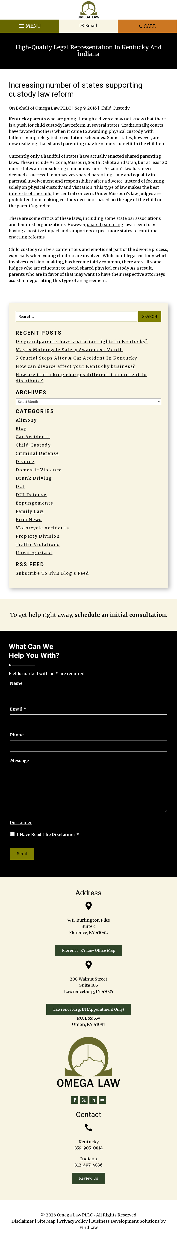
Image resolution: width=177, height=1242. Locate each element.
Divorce (25, 461)
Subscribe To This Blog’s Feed (52, 573)
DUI (20, 486)
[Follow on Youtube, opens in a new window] (102, 1100)
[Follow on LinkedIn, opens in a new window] (93, 1100)
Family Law (30, 511)
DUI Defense (31, 494)
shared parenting (105, 224)
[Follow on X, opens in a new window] (84, 1100)
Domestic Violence (39, 470)
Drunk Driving (34, 478)
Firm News (29, 519)
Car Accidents (33, 436)
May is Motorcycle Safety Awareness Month (69, 349)
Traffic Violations (38, 544)
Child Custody (115, 108)
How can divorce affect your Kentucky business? (75, 366)
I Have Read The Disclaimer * (48, 834)
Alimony (26, 420)
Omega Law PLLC (53, 108)
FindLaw (89, 1227)
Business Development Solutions (125, 1221)
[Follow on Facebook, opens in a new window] (74, 1100)
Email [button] (91, 25)
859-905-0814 (88, 1148)
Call (150, 26)
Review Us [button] (88, 1178)
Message (19, 760)
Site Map (46, 1221)
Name (16, 683)
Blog (21, 428)
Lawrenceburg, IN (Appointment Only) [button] (88, 1009)
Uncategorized (34, 552)
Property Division (38, 536)
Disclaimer (21, 822)
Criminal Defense (37, 453)
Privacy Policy (73, 1221)
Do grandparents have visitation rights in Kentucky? (82, 341)
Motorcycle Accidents (42, 528)
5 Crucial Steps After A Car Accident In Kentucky (76, 358)
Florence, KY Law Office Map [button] (88, 950)
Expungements (34, 503)
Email (18, 709)
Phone (17, 734)
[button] (29, 25)
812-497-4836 (88, 1165)
